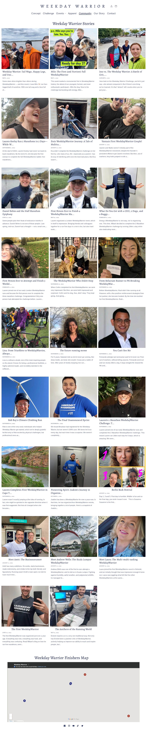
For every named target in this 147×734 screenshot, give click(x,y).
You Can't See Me (122, 350)
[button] (61, 13)
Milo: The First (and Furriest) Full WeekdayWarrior (68, 73)
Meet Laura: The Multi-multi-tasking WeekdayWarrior (118, 561)
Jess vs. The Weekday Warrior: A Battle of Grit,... (120, 73)
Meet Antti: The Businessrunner (25, 559)
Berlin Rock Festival (122, 489)
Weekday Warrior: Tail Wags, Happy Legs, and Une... (24, 73)
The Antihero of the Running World (73, 629)
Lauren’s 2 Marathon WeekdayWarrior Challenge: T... (118, 422)
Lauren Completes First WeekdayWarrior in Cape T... (25, 491)
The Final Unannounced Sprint (74, 420)
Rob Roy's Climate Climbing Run (25, 420)
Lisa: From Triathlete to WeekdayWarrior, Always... (23, 352)
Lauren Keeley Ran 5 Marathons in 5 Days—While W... (24, 143)
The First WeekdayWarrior (25, 629)
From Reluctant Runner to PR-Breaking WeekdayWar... (119, 282)
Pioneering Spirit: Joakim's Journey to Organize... (70, 491)
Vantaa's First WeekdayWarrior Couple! (122, 141)
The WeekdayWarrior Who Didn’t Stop (73, 280)
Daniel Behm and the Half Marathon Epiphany (21, 213)
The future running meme (73, 350)
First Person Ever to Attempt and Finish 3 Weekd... (23, 282)
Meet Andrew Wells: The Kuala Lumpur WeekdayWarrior (71, 561)
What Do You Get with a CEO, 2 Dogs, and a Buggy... (121, 213)
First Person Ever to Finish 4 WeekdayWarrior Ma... (65, 213)
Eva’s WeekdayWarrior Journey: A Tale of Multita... (71, 143)
